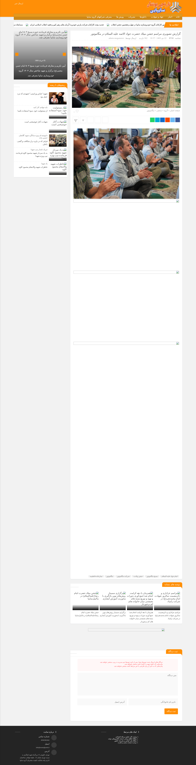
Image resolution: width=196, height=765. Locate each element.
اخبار (170, 17)
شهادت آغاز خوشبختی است (35, 122)
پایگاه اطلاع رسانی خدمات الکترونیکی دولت (122, 739)
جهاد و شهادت (157, 17)
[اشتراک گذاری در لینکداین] (162, 120)
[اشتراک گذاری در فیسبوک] (177, 120)
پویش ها (120, 17)
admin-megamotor (116, 38)
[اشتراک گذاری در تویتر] (172, 120)
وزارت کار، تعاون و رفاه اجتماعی (126, 737)
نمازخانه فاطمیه (96, 576)
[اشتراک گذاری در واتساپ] (152, 120)
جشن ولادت (138, 576)
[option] (40, 55)
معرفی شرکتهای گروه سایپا (99, 17)
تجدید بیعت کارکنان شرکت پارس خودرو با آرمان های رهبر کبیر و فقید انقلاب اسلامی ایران (91, 25)
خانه (178, 17)
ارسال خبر (19, 3)
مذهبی (159, 110)
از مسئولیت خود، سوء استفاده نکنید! (32, 111)
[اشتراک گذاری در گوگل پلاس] (167, 120)
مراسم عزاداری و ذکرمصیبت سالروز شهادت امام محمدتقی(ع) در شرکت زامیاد (167, 615)
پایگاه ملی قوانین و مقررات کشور (125, 741)
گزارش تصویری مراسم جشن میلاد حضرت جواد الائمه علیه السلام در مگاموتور (136, 33)
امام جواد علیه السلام (169, 576)
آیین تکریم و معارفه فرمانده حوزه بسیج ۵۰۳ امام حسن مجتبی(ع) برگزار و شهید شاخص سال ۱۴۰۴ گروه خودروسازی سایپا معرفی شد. (41, 71)
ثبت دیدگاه (171, 711)
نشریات (131, 17)
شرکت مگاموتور (123, 576)
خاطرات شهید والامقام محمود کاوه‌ (33, 167)
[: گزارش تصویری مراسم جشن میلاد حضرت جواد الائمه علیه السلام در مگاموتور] (98, 120)
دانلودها (143, 17)
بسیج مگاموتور (152, 576)
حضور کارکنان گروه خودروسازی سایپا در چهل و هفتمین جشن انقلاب (163, 25)
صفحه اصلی (174, 110)
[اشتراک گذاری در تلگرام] (157, 120)
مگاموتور (150, 110)
